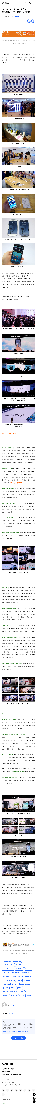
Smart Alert (27, 980)
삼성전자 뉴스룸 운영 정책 (8, 1069)
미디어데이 (14, 995)
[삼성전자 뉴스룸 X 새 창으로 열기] (16, 1090)
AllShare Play (17, 961)
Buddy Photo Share (8, 965)
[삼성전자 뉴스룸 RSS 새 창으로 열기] (33, 1090)
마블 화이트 (6, 995)
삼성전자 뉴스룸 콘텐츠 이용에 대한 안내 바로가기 (14, 1031)
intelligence (15, 973)
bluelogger (17, 16)
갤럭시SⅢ (19, 988)
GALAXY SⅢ (19, 969)
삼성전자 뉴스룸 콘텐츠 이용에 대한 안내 (11, 1074)
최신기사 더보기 (18, 1038)
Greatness (28, 969)
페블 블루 (28, 995)
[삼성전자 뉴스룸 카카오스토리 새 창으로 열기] (20, 1090)
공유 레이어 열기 (32, 21)
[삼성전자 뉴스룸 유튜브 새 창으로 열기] (3, 1090)
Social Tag (15, 984)
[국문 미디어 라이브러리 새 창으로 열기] (29, 1090)
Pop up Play (6, 976)
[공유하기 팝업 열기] (34, 1098)
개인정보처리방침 (6, 1072)
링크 (26, 992)
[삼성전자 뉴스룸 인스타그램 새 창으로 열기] (7, 1090)
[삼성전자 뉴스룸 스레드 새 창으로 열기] (24, 1090)
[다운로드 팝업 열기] (34, 1094)
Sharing (19, 980)
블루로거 (21, 995)
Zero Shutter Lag (25, 984)
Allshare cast (7, 961)
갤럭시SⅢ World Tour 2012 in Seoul (13, 992)
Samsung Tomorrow (9, 980)
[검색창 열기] (25, 3)
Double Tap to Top (8, 969)
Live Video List (25, 973)
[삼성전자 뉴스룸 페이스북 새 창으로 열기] (11, 1090)
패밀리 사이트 (6, 1100)
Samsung (28, 976)
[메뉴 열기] (33, 3)
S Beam (14, 976)
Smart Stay (6, 984)
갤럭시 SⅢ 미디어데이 (9, 988)
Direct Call (19, 965)
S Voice (20, 976)
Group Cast (6, 973)
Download (29, 21)
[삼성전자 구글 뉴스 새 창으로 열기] (3, 1094)
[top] (34, 1101)
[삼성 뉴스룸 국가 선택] (29, 3)
